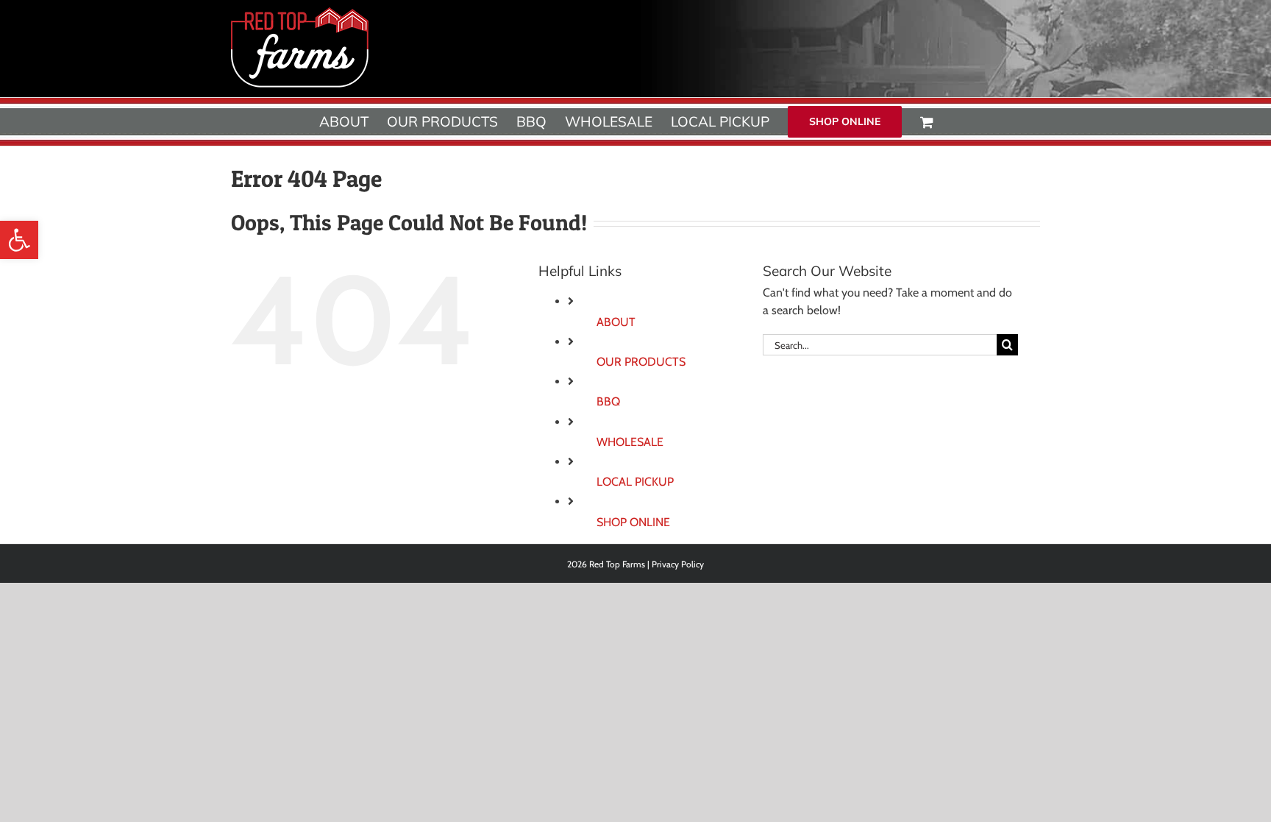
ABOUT (616, 322)
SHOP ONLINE (633, 522)
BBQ (608, 401)
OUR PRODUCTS (641, 362)
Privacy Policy (678, 564)
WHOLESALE (630, 442)
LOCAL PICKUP (635, 482)
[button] (19, 240)
